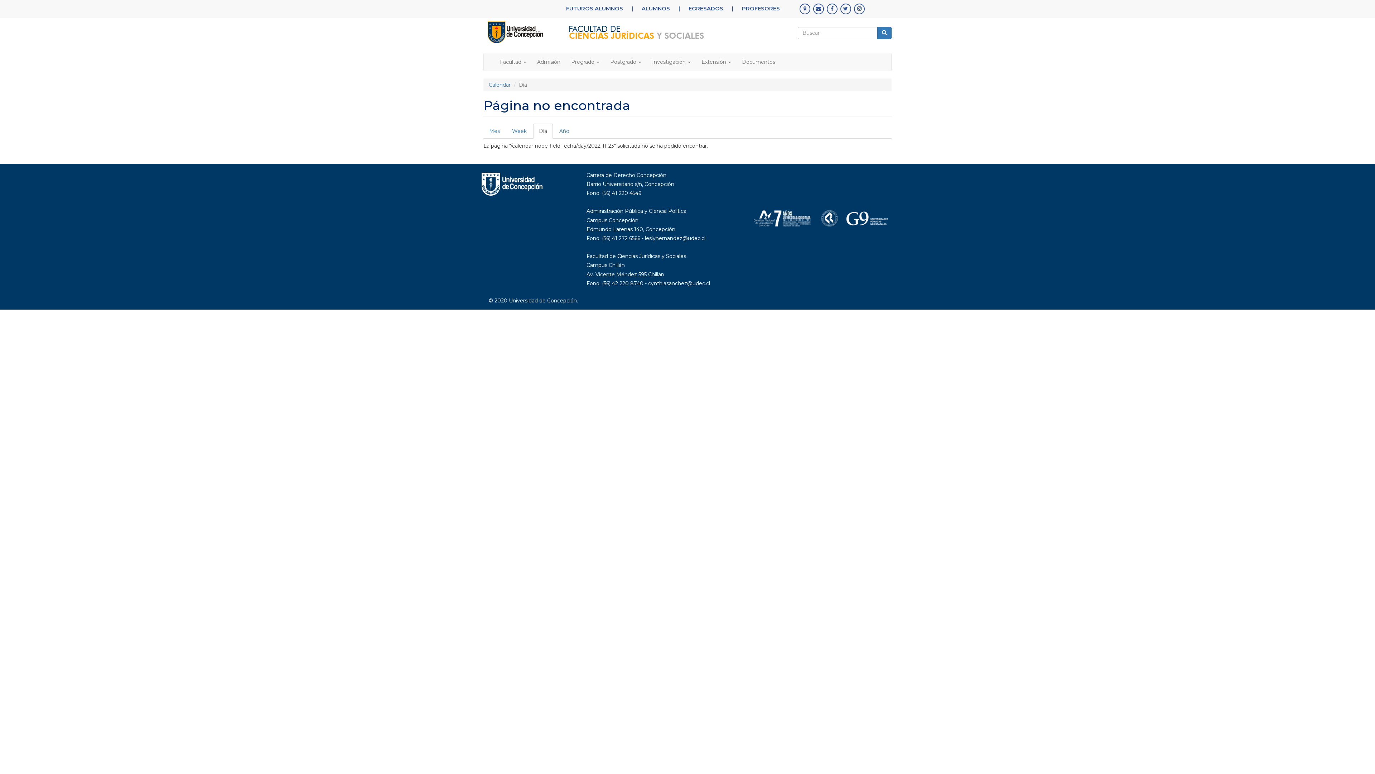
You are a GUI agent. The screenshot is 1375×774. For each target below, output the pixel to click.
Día (546, 133)
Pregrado (583, 62)
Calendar (500, 85)
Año (564, 131)
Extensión (714, 62)
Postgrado (624, 62)
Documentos (758, 62)
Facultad (511, 62)
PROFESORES (761, 8)
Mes (494, 131)
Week (519, 131)
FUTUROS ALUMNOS (594, 8)
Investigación (669, 62)
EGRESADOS (706, 8)
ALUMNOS (656, 8)
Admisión (548, 62)
